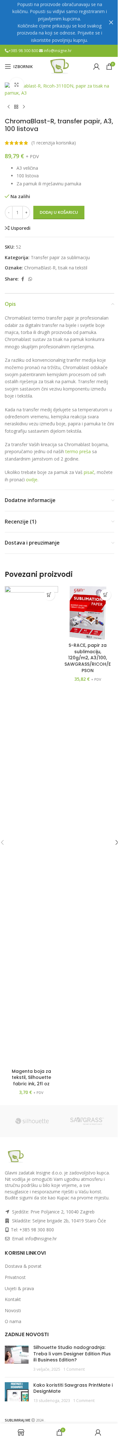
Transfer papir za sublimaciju (60, 257)
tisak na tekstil (72, 268)
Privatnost (15, 1277)
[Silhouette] (32, 1121)
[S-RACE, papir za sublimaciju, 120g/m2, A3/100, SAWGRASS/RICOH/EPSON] (88, 613)
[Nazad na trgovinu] (16, 107)
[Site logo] (60, 66)
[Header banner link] (59, 22)
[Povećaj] (17, 85)
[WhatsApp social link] (30, 279)
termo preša (78, 451)
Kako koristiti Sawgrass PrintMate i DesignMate (73, 1388)
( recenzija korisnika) (53, 143)
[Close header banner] (111, 22)
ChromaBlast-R (40, 268)
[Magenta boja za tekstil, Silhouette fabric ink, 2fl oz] (31, 825)
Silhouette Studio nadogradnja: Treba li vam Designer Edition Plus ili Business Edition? (72, 1353)
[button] (49, 594)
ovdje (31, 479)
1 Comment (74, 1369)
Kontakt (13, 1299)
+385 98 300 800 (24, 50)
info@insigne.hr (58, 50)
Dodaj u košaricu (59, 212)
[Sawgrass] (87, 1121)
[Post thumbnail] (17, 1358)
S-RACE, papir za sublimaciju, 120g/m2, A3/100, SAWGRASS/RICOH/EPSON (87, 657)
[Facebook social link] (22, 279)
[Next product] (24, 107)
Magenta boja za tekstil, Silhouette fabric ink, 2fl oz (31, 1077)
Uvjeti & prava (19, 1288)
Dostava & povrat (23, 1266)
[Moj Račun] (96, 66)
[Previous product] (8, 107)
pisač (89, 472)
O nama (13, 1321)
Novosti (13, 1310)
